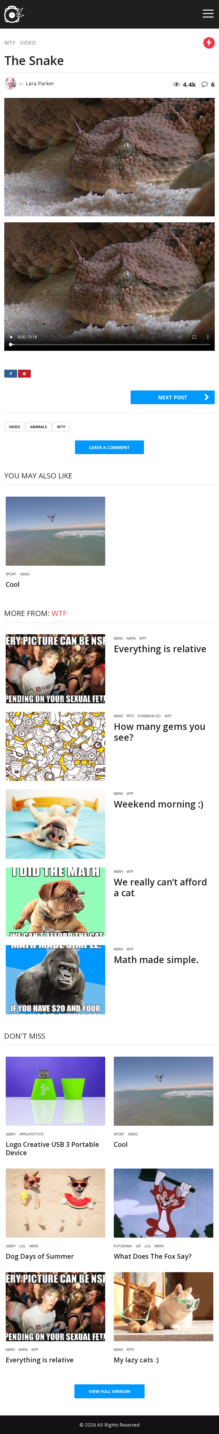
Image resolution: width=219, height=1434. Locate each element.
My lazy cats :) (136, 1359)
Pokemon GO (149, 716)
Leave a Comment (109, 447)
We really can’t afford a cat (160, 887)
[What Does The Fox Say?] (163, 1203)
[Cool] (55, 531)
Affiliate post (31, 1134)
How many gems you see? (160, 731)
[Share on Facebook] (10, 374)
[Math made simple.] (55, 979)
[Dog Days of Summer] (55, 1203)
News (118, 638)
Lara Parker (40, 83)
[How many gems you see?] (55, 746)
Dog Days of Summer (40, 1256)
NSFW (131, 638)
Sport (11, 574)
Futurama (123, 1246)
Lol (22, 1246)
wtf (61, 426)
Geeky (11, 1134)
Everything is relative (160, 649)
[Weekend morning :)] (55, 824)
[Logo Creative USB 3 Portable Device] (55, 1091)
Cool (13, 584)
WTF (9, 42)
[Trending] (209, 43)
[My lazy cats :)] (163, 1306)
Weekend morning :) (158, 804)
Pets (130, 716)
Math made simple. (156, 959)
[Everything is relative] (55, 668)
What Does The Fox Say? (153, 1256)
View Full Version (109, 1391)
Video (28, 42)
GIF (138, 1246)
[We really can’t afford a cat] (55, 901)
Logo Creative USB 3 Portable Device (52, 1148)
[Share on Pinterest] (24, 374)
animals (38, 426)
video (14, 426)
